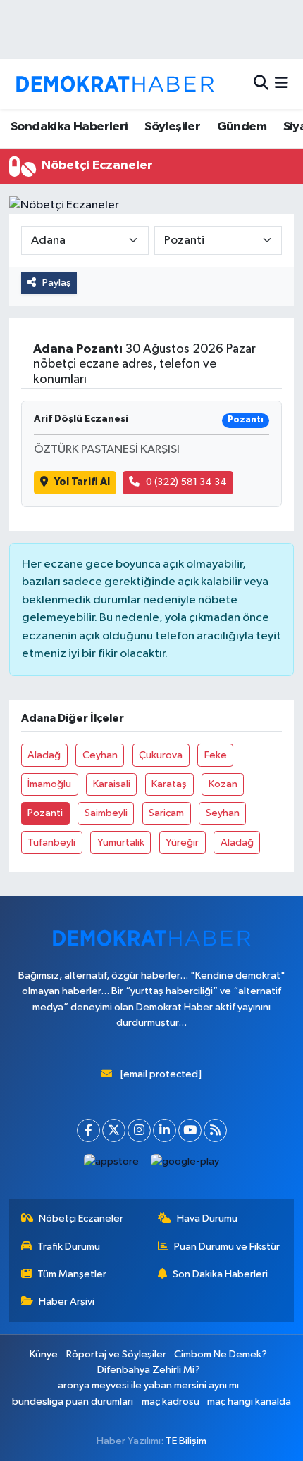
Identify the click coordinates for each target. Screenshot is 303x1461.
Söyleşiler (172, 126)
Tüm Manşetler (71, 1274)
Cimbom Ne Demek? (220, 1354)
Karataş (169, 784)
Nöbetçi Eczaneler (81, 1218)
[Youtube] (190, 1130)
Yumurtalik (120, 842)
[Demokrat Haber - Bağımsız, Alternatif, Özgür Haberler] (115, 84)
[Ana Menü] (281, 84)
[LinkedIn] (164, 1130)
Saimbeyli (106, 813)
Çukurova (161, 755)
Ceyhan (100, 755)
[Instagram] (139, 1130)
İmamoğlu (49, 784)
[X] (113, 1130)
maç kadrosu (170, 1401)
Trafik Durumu (68, 1246)
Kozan (223, 784)
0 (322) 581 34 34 (186, 482)
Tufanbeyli (51, 842)
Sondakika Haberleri (69, 126)
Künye (44, 1354)
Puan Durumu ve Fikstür (227, 1246)
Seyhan (223, 813)
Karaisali (111, 784)
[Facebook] (88, 1130)
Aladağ (44, 755)
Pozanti (45, 813)
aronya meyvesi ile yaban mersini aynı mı (148, 1385)
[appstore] (111, 1165)
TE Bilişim (186, 1441)
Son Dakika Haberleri (220, 1274)
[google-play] (185, 1165)
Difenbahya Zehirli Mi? (148, 1370)
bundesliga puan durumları (72, 1401)
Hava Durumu (207, 1218)
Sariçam (166, 813)
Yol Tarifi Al (82, 482)
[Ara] (261, 84)
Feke (215, 755)
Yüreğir (182, 842)
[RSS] (215, 1130)
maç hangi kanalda (249, 1401)
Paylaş (56, 282)
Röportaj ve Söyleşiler (116, 1354)
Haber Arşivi (66, 1301)
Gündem (241, 126)
